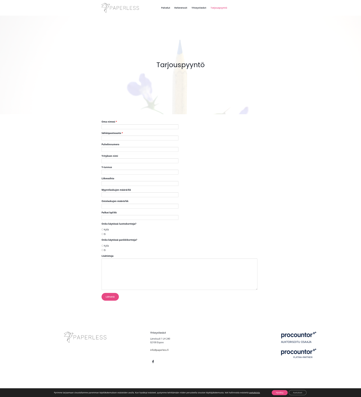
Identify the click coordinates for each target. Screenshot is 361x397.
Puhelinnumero (110, 144)
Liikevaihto (108, 178)
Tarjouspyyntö (219, 7)
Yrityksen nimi (110, 155)
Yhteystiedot (198, 7)
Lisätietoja (108, 255)
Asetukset (297, 392)
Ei (104, 234)
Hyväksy (279, 392)
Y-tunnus (107, 167)
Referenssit (180, 7)
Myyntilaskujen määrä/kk (116, 189)
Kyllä (106, 229)
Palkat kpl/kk (109, 212)
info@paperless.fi (159, 350)
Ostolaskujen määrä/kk (115, 201)
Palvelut (165, 7)
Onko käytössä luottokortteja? (119, 223)
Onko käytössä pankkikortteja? (119, 239)
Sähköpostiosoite (112, 133)
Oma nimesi (109, 121)
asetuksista (254, 392)
